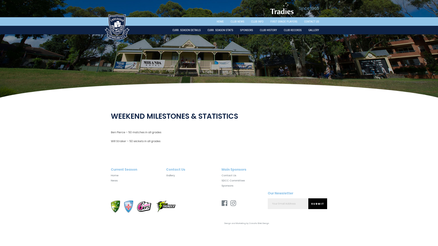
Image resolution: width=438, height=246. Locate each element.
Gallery (313, 30)
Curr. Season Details (186, 30)
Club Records (293, 30)
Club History (268, 30)
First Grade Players (283, 21)
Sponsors (246, 30)
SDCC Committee (233, 180)
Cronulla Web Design (259, 223)
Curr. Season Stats (220, 30)
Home (220, 21)
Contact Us (311, 21)
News (114, 180)
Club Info (257, 21)
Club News (237, 21)
